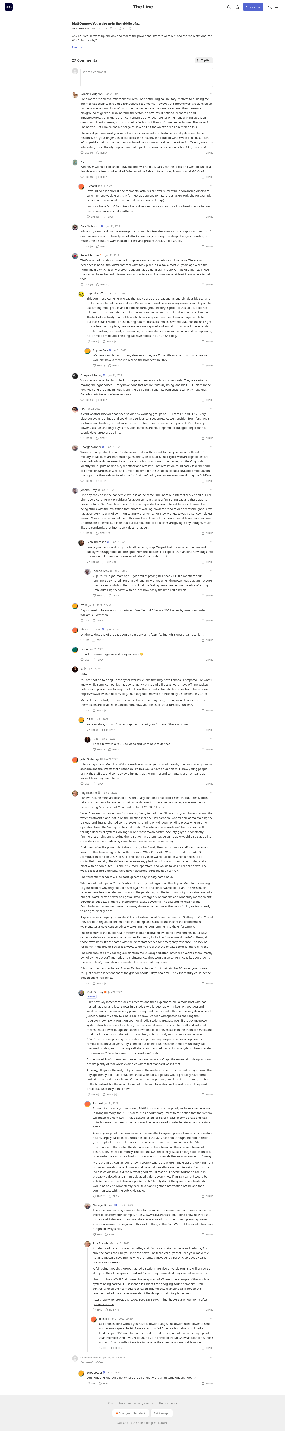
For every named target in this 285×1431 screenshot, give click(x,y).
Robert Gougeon (91, 94)
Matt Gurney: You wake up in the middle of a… (106, 23)
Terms (150, 1403)
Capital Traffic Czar (99, 293)
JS (81, 668)
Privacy (138, 1403)
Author (91, 996)
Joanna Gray (88, 490)
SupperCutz (100, 350)
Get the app (161, 1413)
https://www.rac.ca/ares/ (152, 1215)
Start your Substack (132, 1413)
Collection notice (166, 1403)
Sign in (273, 7)
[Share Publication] (237, 7)
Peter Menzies (89, 255)
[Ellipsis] (211, 94)
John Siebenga (89, 759)
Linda (84, 649)
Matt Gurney (80, 28)
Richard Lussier (90, 629)
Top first (206, 60)
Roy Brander (88, 793)
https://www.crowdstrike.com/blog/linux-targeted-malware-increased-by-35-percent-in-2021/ (143, 694)
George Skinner (90, 447)
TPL (82, 409)
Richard (92, 186)
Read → (77, 47)
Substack (123, 1423)
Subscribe (253, 7)
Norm (84, 161)
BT (82, 605)
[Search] (229, 7)
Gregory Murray (91, 375)
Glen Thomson (96, 542)
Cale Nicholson (90, 226)
